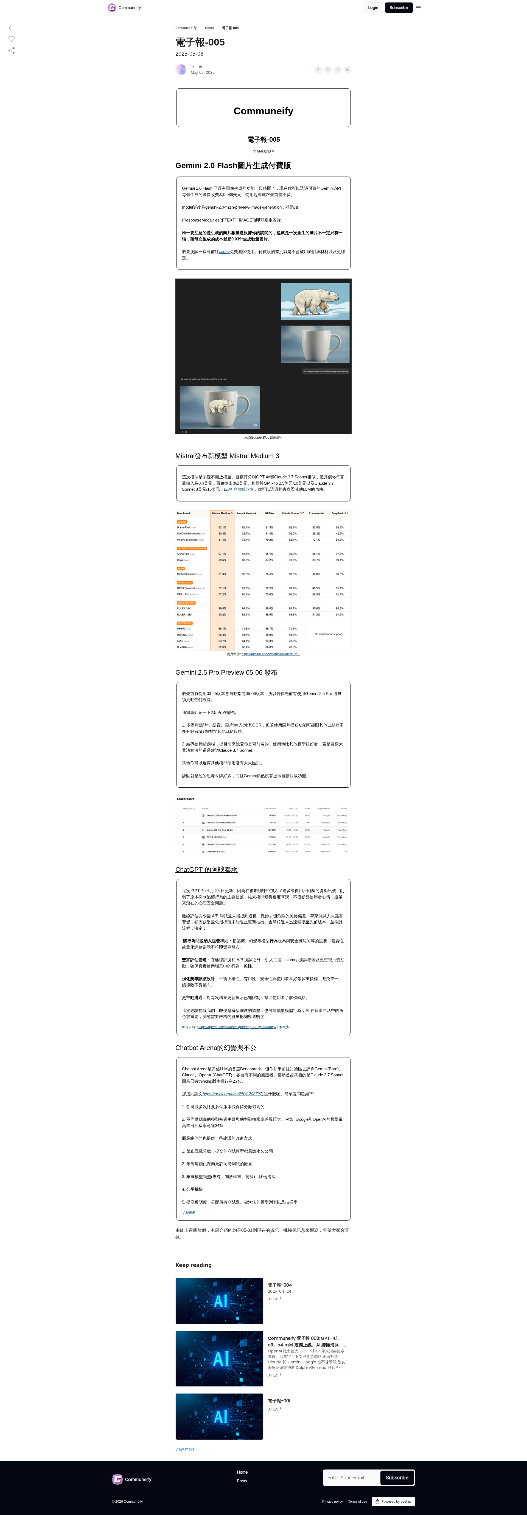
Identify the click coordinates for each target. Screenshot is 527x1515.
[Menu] (418, 7)
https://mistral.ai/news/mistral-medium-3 (271, 654)
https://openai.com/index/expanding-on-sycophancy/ (237, 1027)
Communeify (186, 28)
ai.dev (224, 251)
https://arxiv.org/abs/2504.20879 (231, 1093)
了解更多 (188, 1212)
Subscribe (399, 7)
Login (373, 7)
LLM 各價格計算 (239, 489)
